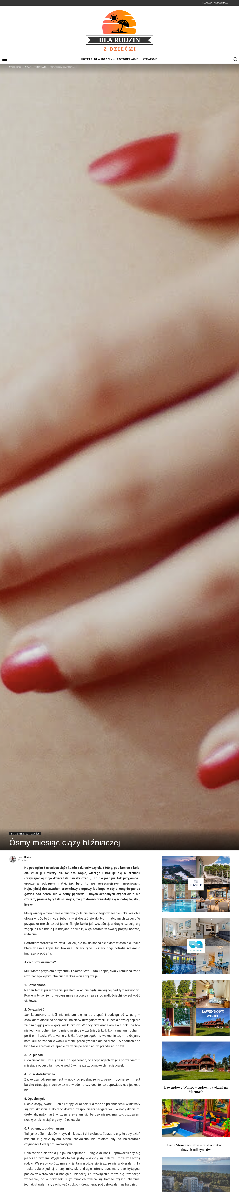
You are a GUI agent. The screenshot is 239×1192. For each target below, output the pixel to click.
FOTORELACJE (128, 59)
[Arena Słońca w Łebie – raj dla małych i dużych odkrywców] (196, 1118)
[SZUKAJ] (235, 59)
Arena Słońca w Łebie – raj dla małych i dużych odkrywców (196, 1147)
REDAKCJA (207, 3)
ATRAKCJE (150, 59)
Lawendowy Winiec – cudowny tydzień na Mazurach (196, 1089)
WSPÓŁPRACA (221, 3)
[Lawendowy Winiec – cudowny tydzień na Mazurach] (196, 1061)
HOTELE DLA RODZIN (97, 59)
